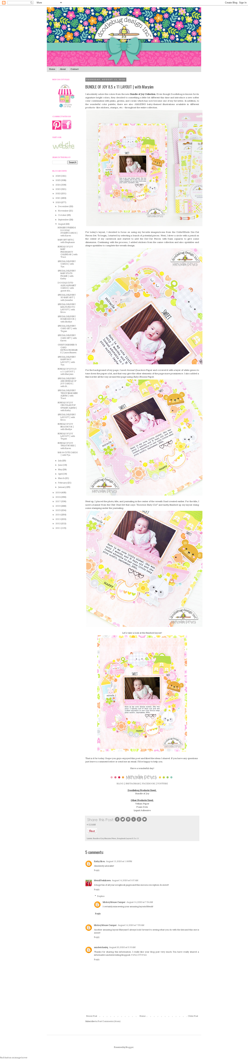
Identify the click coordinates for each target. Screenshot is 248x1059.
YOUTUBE (162, 783)
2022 (58, 193)
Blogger (129, 1047)
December (63, 206)
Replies (100, 896)
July (60, 460)
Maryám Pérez (110, 838)
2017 (58, 501)
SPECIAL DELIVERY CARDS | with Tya (67, 264)
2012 (58, 523)
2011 (58, 528)
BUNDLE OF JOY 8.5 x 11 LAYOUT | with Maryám (67, 372)
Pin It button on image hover (13, 1057)
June (60, 465)
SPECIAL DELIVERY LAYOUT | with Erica (67, 417)
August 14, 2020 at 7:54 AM (140, 902)
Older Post (193, 1016)
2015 (58, 510)
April (60, 474)
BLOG (120, 783)
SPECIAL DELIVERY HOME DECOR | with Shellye (67, 319)
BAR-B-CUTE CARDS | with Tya (68, 453)
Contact (74, 69)
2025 (58, 180)
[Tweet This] (122, 821)
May (60, 469)
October (62, 215)
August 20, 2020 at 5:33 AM (122, 947)
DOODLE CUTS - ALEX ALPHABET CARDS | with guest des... (67, 286)
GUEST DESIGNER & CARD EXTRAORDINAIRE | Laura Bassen (68, 348)
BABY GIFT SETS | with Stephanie (66, 241)
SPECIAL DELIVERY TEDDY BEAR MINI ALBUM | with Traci (68, 394)
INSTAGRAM (132, 783)
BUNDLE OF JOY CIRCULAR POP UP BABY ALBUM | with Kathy (67, 406)
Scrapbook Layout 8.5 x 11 (128, 838)
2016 (58, 506)
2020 (58, 202)
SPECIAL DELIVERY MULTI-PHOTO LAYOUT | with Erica (67, 308)
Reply (96, 870)
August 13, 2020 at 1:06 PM (119, 861)
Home (52, 69)
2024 (58, 185)
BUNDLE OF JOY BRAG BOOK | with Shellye (66, 427)
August (62, 224)
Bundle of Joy (98, 838)
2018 (58, 497)
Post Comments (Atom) (109, 1021)
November (63, 210)
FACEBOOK (148, 783)
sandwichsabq (101, 947)
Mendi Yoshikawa (102, 880)
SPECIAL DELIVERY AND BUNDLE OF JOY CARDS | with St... (67, 382)
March (61, 478)
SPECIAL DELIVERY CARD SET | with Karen (67, 338)
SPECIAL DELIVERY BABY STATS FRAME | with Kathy (67, 274)
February (62, 482)
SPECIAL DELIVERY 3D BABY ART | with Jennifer (67, 298)
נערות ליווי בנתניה (139, 955)
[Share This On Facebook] (117, 821)
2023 (58, 189)
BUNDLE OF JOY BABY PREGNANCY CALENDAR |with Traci (68, 252)
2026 (58, 176)
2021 (58, 198)
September (63, 219)
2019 (58, 492)
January (62, 487)
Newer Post (91, 1016)
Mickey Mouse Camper (114, 902)
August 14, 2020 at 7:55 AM (131, 925)
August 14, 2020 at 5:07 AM (125, 880)
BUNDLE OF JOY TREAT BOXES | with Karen (67, 446)
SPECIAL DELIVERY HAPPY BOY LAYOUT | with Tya (67, 361)
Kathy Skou (99, 861)
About (63, 69)
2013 (58, 519)
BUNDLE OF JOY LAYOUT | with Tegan (66, 436)
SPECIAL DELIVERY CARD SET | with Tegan (67, 329)
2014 (58, 514)
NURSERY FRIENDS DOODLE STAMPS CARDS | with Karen (68, 231)
